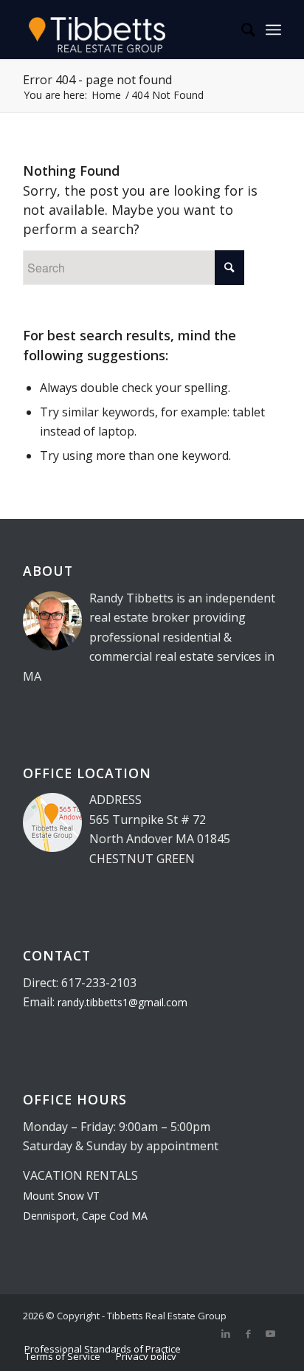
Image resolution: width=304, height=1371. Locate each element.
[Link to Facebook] (248, 1333)
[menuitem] (241, 29)
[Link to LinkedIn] (226, 1333)
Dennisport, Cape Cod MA (85, 1216)
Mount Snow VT (61, 1196)
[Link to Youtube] (270, 1333)
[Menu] (273, 29)
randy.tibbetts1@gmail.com (122, 1002)
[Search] (241, 29)
